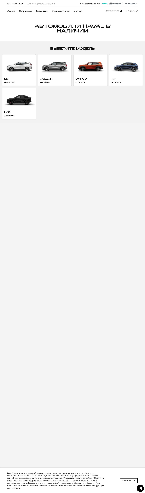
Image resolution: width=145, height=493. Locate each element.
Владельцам (41, 11)
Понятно (126, 480)
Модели (11, 11)
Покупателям (25, 11)
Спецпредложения (60, 11)
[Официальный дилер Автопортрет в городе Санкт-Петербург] (123, 3)
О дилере (78, 11)
